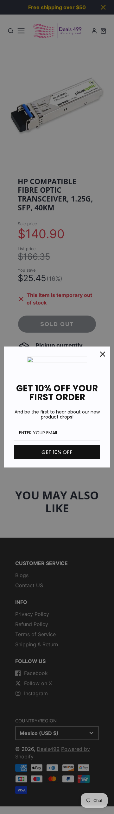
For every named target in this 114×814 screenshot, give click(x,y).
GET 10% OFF (57, 452)
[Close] (102, 354)
